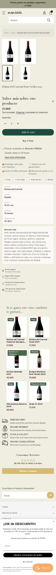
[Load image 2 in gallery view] (25, 73)
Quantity (6, 117)
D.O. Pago (21, 180)
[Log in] (44, 13)
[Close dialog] (53, 521)
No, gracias (28, 562)
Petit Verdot (36, 180)
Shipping (20, 112)
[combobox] (31, 20)
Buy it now (28, 141)
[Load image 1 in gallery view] (7, 73)
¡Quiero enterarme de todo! (28, 555)
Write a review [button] (28, 471)
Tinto (8, 180)
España (7, 197)
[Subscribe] (50, 495)
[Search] (49, 20)
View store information (15, 157)
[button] (5, 13)
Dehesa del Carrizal (13, 189)
